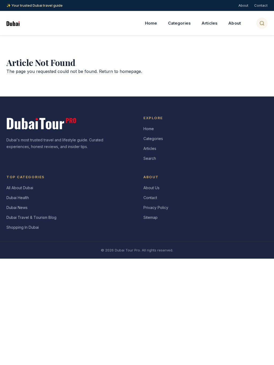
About (243, 5)
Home (151, 23)
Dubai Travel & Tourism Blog (31, 217)
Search (149, 158)
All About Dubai (19, 187)
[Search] (262, 23)
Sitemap (150, 217)
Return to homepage (120, 71)
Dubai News (17, 207)
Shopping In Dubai (22, 227)
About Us (151, 187)
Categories (179, 23)
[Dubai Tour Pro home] (13, 23)
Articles (209, 23)
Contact (261, 5)
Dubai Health (17, 197)
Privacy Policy (155, 207)
